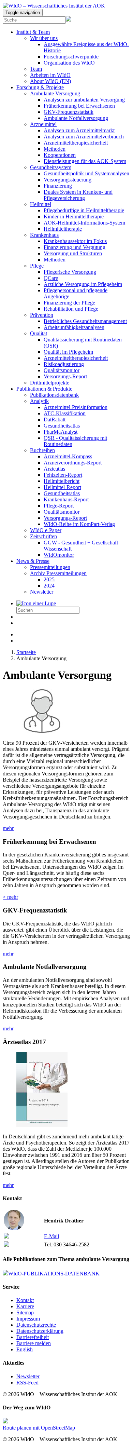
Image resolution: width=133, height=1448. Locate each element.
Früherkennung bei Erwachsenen (79, 106)
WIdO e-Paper (45, 530)
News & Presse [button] (32, 561)
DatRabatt (54, 419)
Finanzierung (58, 186)
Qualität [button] (38, 333)
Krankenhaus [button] (44, 235)
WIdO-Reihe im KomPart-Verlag (79, 524)
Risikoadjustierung (64, 364)
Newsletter (41, 592)
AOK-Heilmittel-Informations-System (84, 223)
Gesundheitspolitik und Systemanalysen (86, 173)
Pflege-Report (59, 506)
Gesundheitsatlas (62, 426)
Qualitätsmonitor (61, 370)
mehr (8, 828)
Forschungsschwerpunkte (71, 56)
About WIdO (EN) (50, 81)
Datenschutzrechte (36, 1325)
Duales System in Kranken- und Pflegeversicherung (78, 195)
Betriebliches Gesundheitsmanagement (85, 321)
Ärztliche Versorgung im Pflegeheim (83, 284)
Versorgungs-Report (65, 376)
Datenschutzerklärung (39, 1331)
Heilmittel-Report (62, 487)
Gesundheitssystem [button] (50, 167)
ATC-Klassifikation (65, 413)
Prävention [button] (41, 315)
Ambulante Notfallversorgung (76, 118)
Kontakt (25, 1300)
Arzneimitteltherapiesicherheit (76, 143)
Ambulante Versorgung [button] (55, 93)
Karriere (25, 1306)
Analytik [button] (39, 401)
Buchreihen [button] (42, 450)
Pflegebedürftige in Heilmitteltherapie (84, 210)
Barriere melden (33, 1343)
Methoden (54, 149)
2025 (49, 579)
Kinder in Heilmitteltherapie (74, 216)
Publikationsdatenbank (54, 395)
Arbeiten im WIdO (50, 75)
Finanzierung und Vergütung (74, 247)
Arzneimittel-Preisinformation (75, 407)
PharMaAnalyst (60, 432)
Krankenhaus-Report (66, 499)
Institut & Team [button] (33, 32)
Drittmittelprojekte (49, 382)
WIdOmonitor (59, 555)
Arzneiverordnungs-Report (73, 462)
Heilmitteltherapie (63, 229)
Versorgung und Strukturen (73, 253)
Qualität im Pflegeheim (68, 352)
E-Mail (51, 1236)
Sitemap (25, 1312)
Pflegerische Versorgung (70, 272)
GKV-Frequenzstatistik (68, 112)
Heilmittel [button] (40, 204)
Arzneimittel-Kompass (68, 456)
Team (36, 69)
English (24, 1349)
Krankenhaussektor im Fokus (75, 241)
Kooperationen (60, 155)
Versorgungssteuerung (67, 179)
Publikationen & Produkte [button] (44, 389)
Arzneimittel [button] (43, 124)
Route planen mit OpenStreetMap (39, 1428)
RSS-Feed (27, 1382)
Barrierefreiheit (32, 1337)
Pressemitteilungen (50, 567)
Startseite (26, 652)
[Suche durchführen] (36, 603)
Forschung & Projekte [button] (40, 87)
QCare (51, 278)
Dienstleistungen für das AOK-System (85, 161)
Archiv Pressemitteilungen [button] (58, 573)
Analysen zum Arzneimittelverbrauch (84, 136)
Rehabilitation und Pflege (71, 309)
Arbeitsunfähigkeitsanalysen (74, 327)
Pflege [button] (37, 266)
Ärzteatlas (54, 469)
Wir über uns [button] (44, 38)
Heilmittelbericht (61, 481)
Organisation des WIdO (69, 63)
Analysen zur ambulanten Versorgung (84, 100)
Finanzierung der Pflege (69, 303)
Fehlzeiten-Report (63, 475)
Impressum (28, 1319)
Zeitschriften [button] (43, 536)
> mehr (10, 897)
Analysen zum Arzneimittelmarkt (79, 130)
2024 (49, 585)
